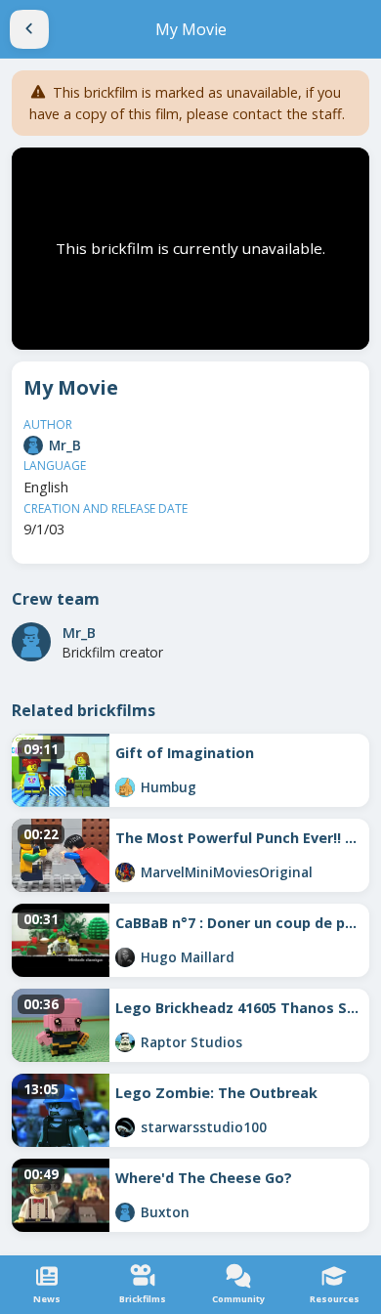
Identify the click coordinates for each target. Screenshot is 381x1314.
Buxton (165, 1212)
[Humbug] (125, 787)
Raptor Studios (191, 1042)
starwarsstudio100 (204, 1127)
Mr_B (65, 445)
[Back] (29, 29)
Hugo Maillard (187, 957)
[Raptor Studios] (125, 1042)
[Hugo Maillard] (125, 957)
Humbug (168, 787)
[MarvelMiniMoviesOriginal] (125, 872)
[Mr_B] (33, 445)
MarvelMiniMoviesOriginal (227, 872)
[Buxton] (125, 1212)
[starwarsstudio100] (125, 1127)
